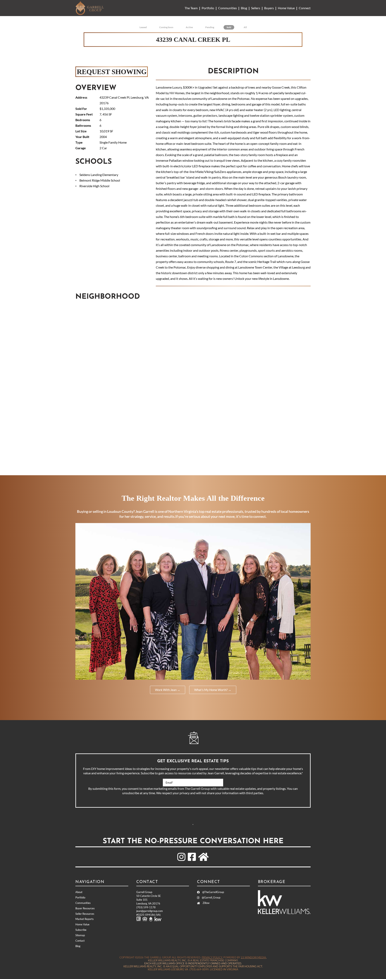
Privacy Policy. (212, 957)
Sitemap (80, 935)
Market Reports (84, 919)
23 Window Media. (254, 957)
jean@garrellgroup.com (149, 911)
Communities (227, 8)
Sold (229, 27)
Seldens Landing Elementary (98, 175)
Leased (143, 27)
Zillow (205, 902)
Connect (305, 8)
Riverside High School (94, 186)
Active (189, 27)
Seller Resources (84, 913)
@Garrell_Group (210, 897)
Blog (244, 8)
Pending (209, 27)
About (78, 892)
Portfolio (208, 8)
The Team (191, 8)
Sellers (255, 8)
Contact (80, 940)
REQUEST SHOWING (112, 72)
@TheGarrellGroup (213, 892)
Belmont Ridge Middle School (99, 180)
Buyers (269, 8)
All (245, 27)
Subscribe (80, 929)
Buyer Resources (85, 908)
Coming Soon (166, 27)
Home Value (286, 8)
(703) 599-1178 (146, 907)
